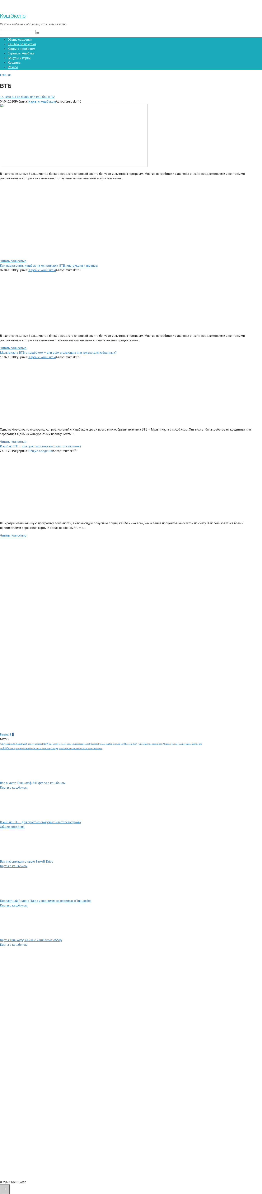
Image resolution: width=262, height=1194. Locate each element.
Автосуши (49, 749)
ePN (43, 744)
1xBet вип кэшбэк (8, 744)
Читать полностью (13, 261)
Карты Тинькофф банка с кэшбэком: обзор (31, 940)
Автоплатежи (39, 749)
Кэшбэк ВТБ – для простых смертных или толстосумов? (40, 822)
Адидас (57, 749)
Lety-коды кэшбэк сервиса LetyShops (79, 744)
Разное (13, 67)
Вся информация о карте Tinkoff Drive (26, 861)
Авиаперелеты (15, 749)
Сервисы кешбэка (21, 53)
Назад (4, 734)
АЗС (5, 748)
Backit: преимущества (31, 744)
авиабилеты (67, 749)
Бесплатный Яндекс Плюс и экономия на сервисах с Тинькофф (45, 901)
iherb (60, 744)
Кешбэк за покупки (22, 44)
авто (75, 749)
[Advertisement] (55, 219)
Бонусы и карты (19, 58)
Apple (18, 744)
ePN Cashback (51, 744)
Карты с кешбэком (21, 49)
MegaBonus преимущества (175, 744)
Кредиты (14, 62)
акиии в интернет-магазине (89, 749)
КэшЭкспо (13, 16)
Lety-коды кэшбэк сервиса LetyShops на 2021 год (118, 744)
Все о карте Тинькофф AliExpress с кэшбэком (32, 783)
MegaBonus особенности (152, 744)
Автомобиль (27, 749)
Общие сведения (20, 39)
